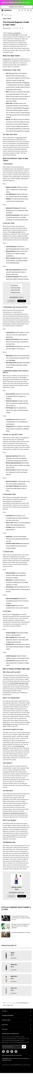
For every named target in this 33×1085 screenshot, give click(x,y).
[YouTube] (15, 1051)
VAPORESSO (17, 1064)
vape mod (19, 137)
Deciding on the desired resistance (14, 813)
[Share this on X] (22, 28)
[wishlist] (24, 10)
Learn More (13, 958)
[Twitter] (11, 1051)
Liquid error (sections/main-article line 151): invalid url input (16, 289)
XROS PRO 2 (14, 976)
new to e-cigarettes (14, 33)
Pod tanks (16, 614)
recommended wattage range (18, 683)
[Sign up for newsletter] (24, 1046)
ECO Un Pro (14, 988)
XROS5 (12, 953)
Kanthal (26, 82)
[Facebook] (3, 1051)
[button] (19, 10)
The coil (11, 73)
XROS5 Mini (14, 964)
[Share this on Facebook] (20, 28)
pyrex (26, 108)
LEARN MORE (11, 300)
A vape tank (6, 59)
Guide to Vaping (11, 1002)
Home (4, 1002)
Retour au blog (8, 15)
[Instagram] (7, 1051)
